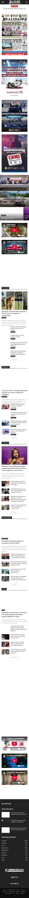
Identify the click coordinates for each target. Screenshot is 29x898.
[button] (2, 2)
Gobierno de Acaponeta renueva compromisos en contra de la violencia (19, 414)
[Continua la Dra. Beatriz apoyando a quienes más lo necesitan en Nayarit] (11, 213)
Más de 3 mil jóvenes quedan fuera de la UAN (14, 8)
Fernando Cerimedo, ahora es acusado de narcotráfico (12, 542)
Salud (17, 893)
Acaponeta (11, 891)
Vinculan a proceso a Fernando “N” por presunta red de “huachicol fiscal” (18, 506)
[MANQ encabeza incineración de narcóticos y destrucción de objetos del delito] (14, 199)
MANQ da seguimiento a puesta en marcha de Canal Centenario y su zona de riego (19, 422)
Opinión (22, 893)
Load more (14, 359)
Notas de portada (11, 890)
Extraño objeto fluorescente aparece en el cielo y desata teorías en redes (18, 636)
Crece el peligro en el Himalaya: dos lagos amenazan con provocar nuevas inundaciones (18, 578)
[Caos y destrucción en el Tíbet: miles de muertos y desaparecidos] (5, 571)
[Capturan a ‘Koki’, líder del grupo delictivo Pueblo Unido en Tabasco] (5, 329)
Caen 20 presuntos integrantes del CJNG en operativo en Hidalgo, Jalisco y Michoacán (18, 352)
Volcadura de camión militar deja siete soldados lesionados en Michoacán (19, 344)
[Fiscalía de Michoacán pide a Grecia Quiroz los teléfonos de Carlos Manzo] (5, 483)
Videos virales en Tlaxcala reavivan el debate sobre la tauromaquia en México (17, 644)
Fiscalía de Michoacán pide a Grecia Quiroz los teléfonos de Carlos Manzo (18, 483)
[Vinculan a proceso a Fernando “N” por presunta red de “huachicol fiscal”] (5, 507)
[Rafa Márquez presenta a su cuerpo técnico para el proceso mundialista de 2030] (5, 491)
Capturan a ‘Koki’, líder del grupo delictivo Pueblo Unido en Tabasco (19, 328)
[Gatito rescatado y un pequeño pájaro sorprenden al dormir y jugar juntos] (5, 651)
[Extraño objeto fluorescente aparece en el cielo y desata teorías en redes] (5, 637)
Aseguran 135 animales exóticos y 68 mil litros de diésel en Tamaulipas (14, 313)
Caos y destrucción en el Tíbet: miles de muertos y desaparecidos (18, 570)
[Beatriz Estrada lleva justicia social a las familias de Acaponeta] (5, 406)
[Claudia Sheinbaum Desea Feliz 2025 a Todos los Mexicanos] (6, 830)
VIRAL (3, 610)
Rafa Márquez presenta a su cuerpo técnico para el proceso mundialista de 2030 (18, 490)
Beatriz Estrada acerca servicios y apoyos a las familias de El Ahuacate (19, 431)
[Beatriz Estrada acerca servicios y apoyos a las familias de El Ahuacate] (5, 431)
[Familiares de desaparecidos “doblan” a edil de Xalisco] (6, 822)
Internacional (5, 538)
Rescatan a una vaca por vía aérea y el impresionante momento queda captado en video (14, 614)
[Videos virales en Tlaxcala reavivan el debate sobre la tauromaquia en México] (5, 644)
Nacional (4, 463)
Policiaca (4, 317)
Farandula (17, 891)
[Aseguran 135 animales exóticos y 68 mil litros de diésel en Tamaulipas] (14, 300)
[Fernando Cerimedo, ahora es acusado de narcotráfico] (14, 530)
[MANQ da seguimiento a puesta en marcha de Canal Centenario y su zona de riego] (5, 423)
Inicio (4, 890)
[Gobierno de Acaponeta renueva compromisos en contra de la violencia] (5, 414)
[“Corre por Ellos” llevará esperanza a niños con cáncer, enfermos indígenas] (14, 379)
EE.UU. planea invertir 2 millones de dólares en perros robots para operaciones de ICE (19, 563)
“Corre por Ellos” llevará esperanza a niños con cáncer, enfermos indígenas (14, 393)
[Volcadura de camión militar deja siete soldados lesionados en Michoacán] (5, 345)
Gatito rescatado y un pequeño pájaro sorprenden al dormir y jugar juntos (18, 651)
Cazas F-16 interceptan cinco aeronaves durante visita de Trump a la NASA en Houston (18, 556)
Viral (14, 893)
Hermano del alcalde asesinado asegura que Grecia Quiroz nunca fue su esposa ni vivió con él (14, 468)
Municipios (4, 396)
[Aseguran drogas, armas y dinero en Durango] (5, 337)
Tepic (18, 890)
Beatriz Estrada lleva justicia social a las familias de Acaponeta (18, 406)
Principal (4, 182)
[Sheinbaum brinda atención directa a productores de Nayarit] (14, 183)
